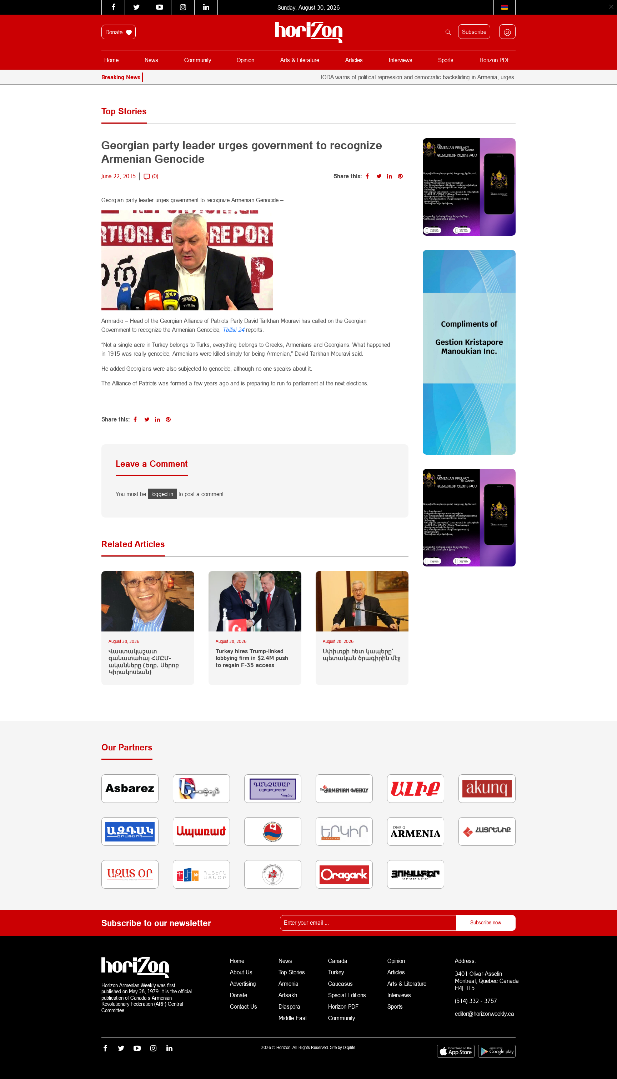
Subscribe (474, 31)
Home (111, 59)
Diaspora (289, 1006)
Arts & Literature (299, 59)
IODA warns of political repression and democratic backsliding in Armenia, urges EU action (403, 77)
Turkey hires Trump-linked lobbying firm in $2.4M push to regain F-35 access (252, 658)
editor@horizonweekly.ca (484, 1013)
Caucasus (340, 983)
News (151, 59)
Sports (445, 59)
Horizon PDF (495, 59)
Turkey (336, 972)
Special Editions (347, 994)
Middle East (293, 1017)
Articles (354, 59)
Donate (114, 32)
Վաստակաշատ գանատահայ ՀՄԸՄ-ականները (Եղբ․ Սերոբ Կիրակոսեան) (144, 661)
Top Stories (292, 972)
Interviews (400, 59)
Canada (337, 960)
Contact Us (243, 1006)
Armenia (289, 983)
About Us (241, 972)
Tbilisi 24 (233, 329)
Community (197, 59)
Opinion (245, 59)
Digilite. (349, 1047)
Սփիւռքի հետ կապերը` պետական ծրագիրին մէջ (362, 654)
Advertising (243, 983)
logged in (162, 493)
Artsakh (288, 994)
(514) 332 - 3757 (476, 1000)
